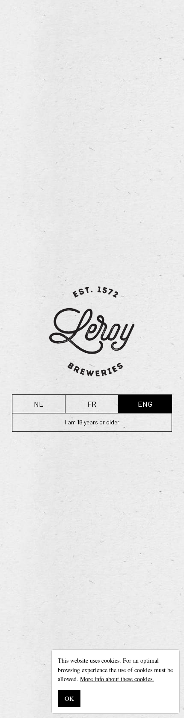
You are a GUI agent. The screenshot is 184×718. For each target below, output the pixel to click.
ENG (145, 404)
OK (69, 698)
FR (91, 404)
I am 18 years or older (92, 422)
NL (38, 404)
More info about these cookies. (117, 679)
